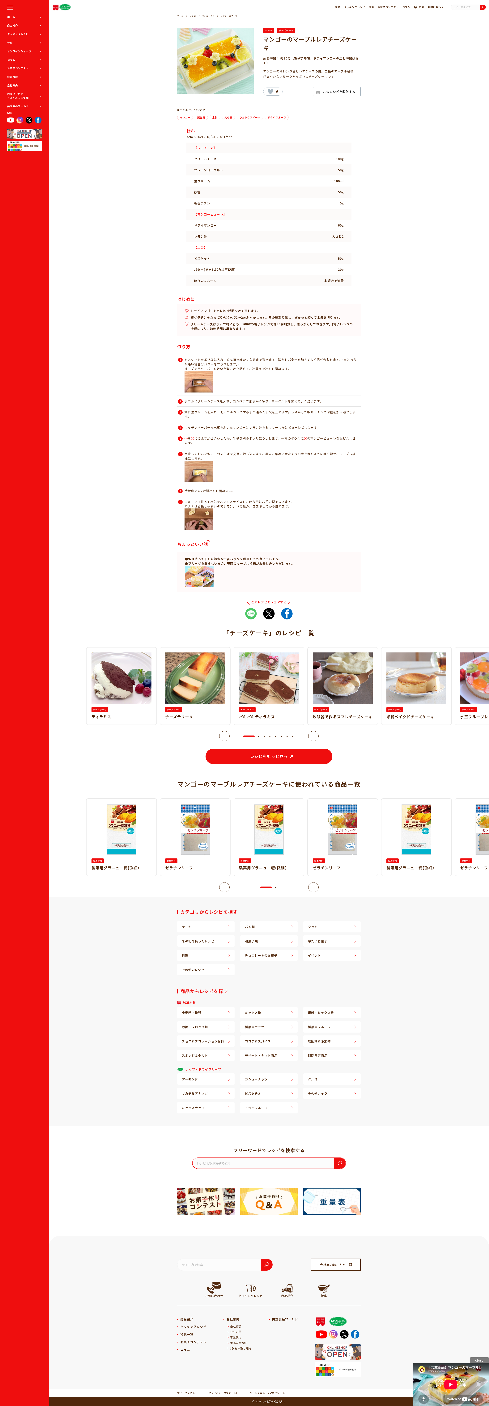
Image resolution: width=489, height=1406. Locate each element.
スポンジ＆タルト (195, 1055)
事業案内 (236, 1337)
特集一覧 (186, 1334)
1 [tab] (245, 736)
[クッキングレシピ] (250, 1288)
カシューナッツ (256, 1079)
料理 (185, 955)
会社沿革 (236, 1332)
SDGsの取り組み (241, 1348)
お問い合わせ (436, 7)
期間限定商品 (317, 1055)
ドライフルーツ (276, 117)
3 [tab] (264, 736)
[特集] (324, 1288)
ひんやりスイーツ (250, 117)
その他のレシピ (193, 969)
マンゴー (185, 117)
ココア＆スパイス (258, 1041)
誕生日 (201, 117)
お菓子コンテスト (18, 68)
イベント (314, 955)
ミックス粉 (253, 1012)
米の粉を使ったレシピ (198, 941)
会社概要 (236, 1326)
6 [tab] (281, 736)
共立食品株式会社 (271, 1401)
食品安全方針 (238, 1343)
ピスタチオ (253, 1093)
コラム (11, 60)
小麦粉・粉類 (191, 1012)
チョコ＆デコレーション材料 (203, 1041)
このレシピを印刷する (339, 91)
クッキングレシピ (18, 34)
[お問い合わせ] (214, 1288)
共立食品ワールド (18, 106)
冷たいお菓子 (317, 941)
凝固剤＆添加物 (319, 1041)
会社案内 (12, 85)
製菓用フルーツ (319, 1027)
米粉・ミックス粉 (321, 1012)
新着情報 (12, 77)
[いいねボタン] (270, 91)
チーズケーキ (286, 30)
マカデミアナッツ (195, 1093)
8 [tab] (293, 736)
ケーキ (268, 30)
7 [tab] (287, 736)
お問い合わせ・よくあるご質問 (18, 96)
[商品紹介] (287, 1288)
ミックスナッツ (193, 1107)
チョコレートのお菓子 (261, 955)
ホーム (11, 17)
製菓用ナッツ (254, 1027)
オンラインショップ (19, 51)
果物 (215, 117)
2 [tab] (258, 736)
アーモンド (190, 1079)
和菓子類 (251, 941)
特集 (10, 42)
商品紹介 (12, 25)
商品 (337, 7)
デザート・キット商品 (261, 1055)
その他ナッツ (317, 1093)
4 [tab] (270, 736)
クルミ (313, 1079)
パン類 (250, 926)
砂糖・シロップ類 (195, 1027)
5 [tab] (276, 736)
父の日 (228, 117)
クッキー (314, 926)
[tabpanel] (269, 686)
